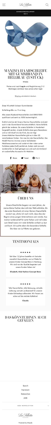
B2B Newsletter (25, 406)
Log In (22, 86)
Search (25, 385)
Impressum (25, 390)
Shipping (18, 96)
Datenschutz (25, 394)
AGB (25, 398)
